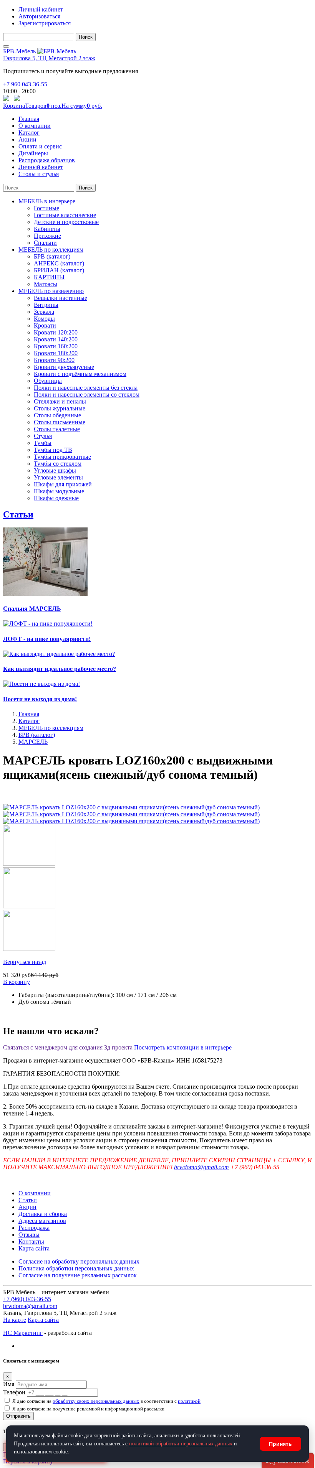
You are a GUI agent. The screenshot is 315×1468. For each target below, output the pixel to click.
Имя (8, 1384)
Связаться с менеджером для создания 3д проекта (68, 1047)
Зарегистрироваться (44, 23)
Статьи (18, 514)
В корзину (16, 982)
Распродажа (34, 1227)
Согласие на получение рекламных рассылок (77, 1275)
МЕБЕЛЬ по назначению (51, 291)
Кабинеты (47, 229)
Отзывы (29, 1234)
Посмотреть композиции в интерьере (183, 1047)
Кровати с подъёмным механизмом (80, 374)
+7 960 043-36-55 (25, 84)
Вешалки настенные (60, 298)
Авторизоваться (39, 16)
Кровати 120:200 (56, 332)
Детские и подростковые (66, 222)
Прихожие (47, 235)
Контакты (31, 1241)
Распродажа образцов (46, 160)
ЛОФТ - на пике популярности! (47, 639)
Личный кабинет (40, 9)
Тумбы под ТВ (53, 449)
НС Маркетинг (23, 1333)
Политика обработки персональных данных (76, 1268)
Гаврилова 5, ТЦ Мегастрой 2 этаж (49, 58)
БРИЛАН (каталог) (59, 270)
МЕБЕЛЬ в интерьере (46, 201)
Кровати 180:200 (56, 353)
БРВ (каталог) (52, 256)
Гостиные (46, 208)
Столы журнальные (59, 408)
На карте (14, 1319)
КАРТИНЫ (49, 277)
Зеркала (44, 311)
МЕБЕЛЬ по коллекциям (50, 249)
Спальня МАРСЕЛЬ (32, 608)
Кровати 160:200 (56, 346)
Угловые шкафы (55, 470)
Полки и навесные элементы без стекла (86, 387)
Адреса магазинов (42, 1221)
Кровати (45, 325)
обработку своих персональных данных (96, 1401)
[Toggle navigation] (6, 46)
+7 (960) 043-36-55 (27, 1299)
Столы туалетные (57, 429)
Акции (27, 139)
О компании (34, 125)
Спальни (45, 242)
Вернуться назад (24, 962)
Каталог (29, 132)
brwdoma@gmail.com (201, 1167)
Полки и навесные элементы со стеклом (86, 394)
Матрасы (45, 284)
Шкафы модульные (59, 491)
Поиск (86, 37)
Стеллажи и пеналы (60, 401)
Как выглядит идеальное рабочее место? (59, 669)
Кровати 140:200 (56, 339)
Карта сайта (34, 1248)
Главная (28, 118)
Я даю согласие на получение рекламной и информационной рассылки (88, 1409)
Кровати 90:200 (54, 360)
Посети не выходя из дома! (40, 699)
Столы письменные (59, 422)
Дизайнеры (33, 153)
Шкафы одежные (56, 498)
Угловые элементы (58, 477)
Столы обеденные (57, 415)
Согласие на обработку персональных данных (78, 1261)
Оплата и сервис (40, 146)
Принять (280, 1444)
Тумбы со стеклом (57, 463)
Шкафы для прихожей (63, 484)
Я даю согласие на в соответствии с (106, 1401)
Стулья (43, 436)
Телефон (14, 1392)
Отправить (18, 1416)
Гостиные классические (65, 215)
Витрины (46, 305)
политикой (189, 1401)
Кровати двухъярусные (64, 367)
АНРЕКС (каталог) (59, 263)
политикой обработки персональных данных (180, 1444)
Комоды (44, 318)
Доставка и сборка (42, 1214)
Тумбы (42, 443)
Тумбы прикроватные (62, 456)
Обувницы (48, 380)
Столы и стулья (38, 174)
